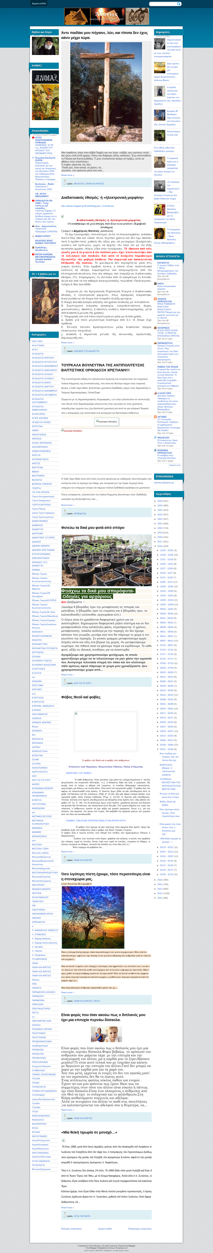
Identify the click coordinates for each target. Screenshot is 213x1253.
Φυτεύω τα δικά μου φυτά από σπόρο (92, 528)
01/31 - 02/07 (166, 856)
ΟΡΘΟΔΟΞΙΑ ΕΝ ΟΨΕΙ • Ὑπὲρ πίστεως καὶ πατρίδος (43, 204)
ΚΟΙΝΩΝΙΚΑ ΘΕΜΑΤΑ (42, 788)
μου (34, 840)
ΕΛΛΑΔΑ (36, 656)
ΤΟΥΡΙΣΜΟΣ (38, 1095)
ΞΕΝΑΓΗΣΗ (38, 901)
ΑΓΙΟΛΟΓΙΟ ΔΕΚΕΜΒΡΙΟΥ (45, 366)
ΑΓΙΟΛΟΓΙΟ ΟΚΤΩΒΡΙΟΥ (44, 395)
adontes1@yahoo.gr (164, 482)
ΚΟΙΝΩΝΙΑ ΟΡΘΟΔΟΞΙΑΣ (164, 451)
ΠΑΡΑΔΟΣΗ (38, 996)
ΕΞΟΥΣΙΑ (36, 673)
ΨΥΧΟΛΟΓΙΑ (38, 1165)
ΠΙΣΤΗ (35, 1012)
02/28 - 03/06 (166, 744)
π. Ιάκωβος (37, 947)
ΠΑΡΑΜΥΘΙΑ (38, 1000)
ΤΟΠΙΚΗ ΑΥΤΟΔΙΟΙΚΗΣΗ (44, 1091)
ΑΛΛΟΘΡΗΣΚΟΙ (40, 447)
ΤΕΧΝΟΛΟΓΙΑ (39, 1087)
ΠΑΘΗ (35, 963)
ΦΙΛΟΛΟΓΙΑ (38, 1120)
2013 (159, 889)
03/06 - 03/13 (166, 740)
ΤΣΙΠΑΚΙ (36, 1107)
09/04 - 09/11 (166, 622)
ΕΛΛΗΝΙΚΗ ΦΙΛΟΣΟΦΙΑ (44, 665)
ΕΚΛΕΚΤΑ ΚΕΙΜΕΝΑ (42, 636)
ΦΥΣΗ (35, 1128)
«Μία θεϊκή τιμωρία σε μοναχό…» (89, 1132)
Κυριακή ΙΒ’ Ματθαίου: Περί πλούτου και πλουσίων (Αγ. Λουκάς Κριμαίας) (167, 118)
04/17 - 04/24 (166, 713)
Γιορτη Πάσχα (38, 508)
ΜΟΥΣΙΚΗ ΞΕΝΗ (40, 848)
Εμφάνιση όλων (175, 465)
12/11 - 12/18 (166, 559)
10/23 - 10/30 (166, 591)
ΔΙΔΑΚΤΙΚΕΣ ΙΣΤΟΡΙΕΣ (43, 537)
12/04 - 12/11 (166, 564)
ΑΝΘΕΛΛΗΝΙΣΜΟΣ (41, 451)
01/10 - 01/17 (166, 870)
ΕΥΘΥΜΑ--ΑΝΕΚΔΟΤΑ (43, 706)
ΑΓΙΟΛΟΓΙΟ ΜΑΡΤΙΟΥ (43, 386)
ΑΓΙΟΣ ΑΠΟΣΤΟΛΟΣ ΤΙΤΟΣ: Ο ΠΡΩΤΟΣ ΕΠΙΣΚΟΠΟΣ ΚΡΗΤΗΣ (168, 333)
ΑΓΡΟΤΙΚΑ (37, 426)
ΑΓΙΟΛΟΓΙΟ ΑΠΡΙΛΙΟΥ (43, 358)
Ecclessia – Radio (44, 184)
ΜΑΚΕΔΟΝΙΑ (38, 808)
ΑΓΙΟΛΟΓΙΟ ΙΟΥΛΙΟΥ (42, 374)
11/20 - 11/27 (166, 573)
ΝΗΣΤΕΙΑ (36, 893)
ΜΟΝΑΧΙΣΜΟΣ (39, 836)
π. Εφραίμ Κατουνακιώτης (44, 942)
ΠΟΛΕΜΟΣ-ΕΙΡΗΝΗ (42, 1029)
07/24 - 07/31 (166, 649)
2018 (159, 537)
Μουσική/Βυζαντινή (41, 857)
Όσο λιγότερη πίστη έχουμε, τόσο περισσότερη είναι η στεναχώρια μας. (105, 876)
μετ (33, 812)
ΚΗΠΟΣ (36, 784)
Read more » (67, 175)
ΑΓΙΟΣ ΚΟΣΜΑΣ (40, 418)
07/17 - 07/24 (166, 654)
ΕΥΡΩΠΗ (36, 710)
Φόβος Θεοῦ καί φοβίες (81, 697)
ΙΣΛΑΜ (35, 759)
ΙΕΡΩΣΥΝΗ (37, 755)
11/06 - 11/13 (166, 582)
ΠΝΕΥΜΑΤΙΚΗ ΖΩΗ (41, 1021)
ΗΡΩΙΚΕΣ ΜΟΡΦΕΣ (41, 722)
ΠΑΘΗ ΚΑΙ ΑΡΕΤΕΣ (41, 967)
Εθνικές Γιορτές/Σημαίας (44, 620)
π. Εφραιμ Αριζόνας (41, 938)
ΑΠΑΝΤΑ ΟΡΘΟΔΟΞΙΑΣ (164, 300)
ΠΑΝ (34, 984)
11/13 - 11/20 (166, 577)
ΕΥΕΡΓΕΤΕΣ (38, 702)
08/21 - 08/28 (166, 631)
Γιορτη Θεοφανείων (41, 500)
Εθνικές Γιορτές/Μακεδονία (45, 616)
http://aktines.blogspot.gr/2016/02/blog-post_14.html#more (87, 205)
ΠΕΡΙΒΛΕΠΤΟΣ (165, 343)
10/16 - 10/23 (166, 595)
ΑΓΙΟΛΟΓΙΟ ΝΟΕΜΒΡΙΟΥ (44, 391)
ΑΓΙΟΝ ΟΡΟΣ (38, 414)
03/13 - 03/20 (166, 735)
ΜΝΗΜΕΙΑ (37, 828)
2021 (159, 523)
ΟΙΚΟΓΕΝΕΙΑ (38, 909)
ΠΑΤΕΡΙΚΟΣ (163, 328)
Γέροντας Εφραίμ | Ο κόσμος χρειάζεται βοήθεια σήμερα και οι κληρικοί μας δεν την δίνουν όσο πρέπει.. (46, 216)
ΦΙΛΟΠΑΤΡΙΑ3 (39, 1124)
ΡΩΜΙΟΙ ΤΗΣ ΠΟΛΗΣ (167, 367)
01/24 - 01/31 (166, 861)
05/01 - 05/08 (166, 704)
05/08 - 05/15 (166, 699)
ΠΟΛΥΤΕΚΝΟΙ (39, 1037)
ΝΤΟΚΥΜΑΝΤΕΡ (40, 897)
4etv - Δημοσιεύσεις (45, 226)
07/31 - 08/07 (166, 645)
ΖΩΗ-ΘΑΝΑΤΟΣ (40, 714)
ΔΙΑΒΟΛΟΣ (37, 525)
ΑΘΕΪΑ (35, 430)
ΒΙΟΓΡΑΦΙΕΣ (38, 475)
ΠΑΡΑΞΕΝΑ (37, 1004)
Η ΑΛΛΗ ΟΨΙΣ (164, 393)
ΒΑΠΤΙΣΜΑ (37, 467)
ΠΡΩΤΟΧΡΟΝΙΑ (40, 1062)
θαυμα (35, 726)
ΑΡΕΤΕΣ (36, 463)
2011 (159, 898)
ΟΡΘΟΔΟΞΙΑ (38, 922)
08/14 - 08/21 (166, 636)
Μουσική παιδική (40, 853)
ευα (33, 693)
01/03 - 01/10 (166, 874)
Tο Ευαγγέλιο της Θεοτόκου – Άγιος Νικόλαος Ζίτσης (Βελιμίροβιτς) (167, 236)
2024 (159, 510)
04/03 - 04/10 (166, 722)
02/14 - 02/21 (166, 847)
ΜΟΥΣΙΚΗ (37, 844)
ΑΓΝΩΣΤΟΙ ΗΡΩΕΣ (41, 422)
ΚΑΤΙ (34, 776)
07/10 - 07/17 (166, 658)
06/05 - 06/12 (166, 681)
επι (33, 677)
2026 (159, 501)
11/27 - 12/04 (166, 568)
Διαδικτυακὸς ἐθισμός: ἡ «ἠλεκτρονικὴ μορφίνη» (102, 197)
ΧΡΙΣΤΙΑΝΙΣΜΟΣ (40, 1153)
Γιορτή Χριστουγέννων (43, 517)
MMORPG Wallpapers (103, 1250)
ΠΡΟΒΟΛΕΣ (38, 1049)
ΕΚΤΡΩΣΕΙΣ (38, 652)
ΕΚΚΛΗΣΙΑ (37, 632)
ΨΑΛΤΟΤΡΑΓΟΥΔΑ (41, 1157)
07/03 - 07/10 (166, 663)
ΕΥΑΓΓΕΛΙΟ (38, 697)
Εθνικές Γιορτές (39, 574)
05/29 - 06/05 (166, 686)
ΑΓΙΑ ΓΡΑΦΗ (38, 345)
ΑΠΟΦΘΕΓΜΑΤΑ (40, 459)
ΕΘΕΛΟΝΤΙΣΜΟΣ (41, 558)
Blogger (132, 1246)
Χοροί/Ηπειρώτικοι (41, 1140)
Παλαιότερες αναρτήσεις (140, 1228)
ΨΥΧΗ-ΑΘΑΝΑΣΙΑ (41, 1161)
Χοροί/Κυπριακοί (40, 1144)
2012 (159, 893)
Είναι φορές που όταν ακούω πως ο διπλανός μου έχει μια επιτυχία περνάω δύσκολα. (103, 1017)
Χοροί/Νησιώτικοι (40, 1148)
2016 (159, 546)
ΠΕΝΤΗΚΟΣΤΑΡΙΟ (41, 1008)
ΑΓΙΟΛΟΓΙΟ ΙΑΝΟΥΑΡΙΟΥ (44, 370)
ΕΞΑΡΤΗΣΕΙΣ (38, 669)
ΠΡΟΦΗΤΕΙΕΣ (39, 1058)
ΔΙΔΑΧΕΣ (36, 542)
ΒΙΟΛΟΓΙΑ (37, 480)
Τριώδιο (36, 1103)
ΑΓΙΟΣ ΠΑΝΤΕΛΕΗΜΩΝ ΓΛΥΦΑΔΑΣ (43, 140)
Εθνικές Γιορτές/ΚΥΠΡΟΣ (44, 600)
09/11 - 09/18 (166, 618)
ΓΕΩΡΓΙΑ (36, 488)
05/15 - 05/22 (166, 695)
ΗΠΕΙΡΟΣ (37, 718)
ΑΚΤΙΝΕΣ (162, 417)
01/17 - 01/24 (166, 865)
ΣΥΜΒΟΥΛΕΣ (38, 1070)
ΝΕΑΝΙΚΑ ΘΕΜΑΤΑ (41, 889)
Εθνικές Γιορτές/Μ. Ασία (43, 612)
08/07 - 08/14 (166, 640)
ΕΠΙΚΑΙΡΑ (37, 681)
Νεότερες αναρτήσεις (71, 1228)
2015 (159, 880)
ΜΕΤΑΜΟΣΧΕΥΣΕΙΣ (42, 816)
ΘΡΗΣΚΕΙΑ (37, 743)
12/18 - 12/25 (166, 555)
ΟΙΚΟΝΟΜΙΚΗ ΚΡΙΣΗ (42, 913)
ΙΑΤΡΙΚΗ (36, 747)
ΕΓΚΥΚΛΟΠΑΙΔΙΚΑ (41, 554)
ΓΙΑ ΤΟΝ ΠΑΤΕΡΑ (40, 492)
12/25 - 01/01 (166, 550)
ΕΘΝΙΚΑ (36, 570)
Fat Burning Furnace (121, 1250)
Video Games (89, 1250)
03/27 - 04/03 (166, 726)
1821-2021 (37, 341)
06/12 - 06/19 (166, 677)
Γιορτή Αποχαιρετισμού (43, 496)
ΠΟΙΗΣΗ (36, 1025)
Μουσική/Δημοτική (41, 868)
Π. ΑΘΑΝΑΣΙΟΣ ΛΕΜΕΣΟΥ (45, 930)
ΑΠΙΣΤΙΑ (36, 455)
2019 (159, 532)
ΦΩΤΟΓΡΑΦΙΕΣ (39, 1136)
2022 (159, 519)
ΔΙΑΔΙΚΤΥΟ (37, 529)
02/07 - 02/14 (166, 851)
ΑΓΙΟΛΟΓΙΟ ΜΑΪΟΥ (41, 382)
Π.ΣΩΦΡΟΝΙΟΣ (39, 959)
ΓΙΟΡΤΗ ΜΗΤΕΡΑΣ (41, 504)
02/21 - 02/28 (166, 749)
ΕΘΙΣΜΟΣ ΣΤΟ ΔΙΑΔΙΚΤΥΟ (86, 351)
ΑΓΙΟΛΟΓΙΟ (38, 354)
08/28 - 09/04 (166, 627)
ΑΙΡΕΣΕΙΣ (37, 438)
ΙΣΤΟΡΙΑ (36, 763)
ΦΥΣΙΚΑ (36, 1132)
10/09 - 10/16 (166, 600)
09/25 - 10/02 (166, 609)
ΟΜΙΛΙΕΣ (36, 918)
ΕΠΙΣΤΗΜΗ (37, 685)
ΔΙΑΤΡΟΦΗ (37, 533)
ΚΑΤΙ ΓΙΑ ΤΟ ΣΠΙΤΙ (41, 780)
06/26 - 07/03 (166, 668)
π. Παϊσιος (37, 951)
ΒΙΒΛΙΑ (35, 471)
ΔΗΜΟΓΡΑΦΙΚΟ (40, 521)
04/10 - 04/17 (166, 717)
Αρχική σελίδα (39, 3)
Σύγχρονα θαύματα (41, 1066)
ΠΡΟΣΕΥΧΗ (38, 1054)
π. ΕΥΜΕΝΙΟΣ (39, 934)
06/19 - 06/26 (166, 672)
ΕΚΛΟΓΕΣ (37, 640)
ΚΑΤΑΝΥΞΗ (163, 263)
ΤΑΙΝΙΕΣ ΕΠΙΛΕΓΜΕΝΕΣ (44, 1074)
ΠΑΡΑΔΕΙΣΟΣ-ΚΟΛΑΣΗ (43, 992)
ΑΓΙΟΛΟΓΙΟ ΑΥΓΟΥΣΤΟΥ (44, 362)
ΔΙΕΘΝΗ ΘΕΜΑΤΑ (41, 546)
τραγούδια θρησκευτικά (43, 1099)
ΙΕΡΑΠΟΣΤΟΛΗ (39, 751)
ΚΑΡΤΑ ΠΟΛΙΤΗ (40, 772)
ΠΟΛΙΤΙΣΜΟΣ (39, 1033)
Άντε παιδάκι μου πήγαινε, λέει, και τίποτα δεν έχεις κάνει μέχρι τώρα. (104, 35)
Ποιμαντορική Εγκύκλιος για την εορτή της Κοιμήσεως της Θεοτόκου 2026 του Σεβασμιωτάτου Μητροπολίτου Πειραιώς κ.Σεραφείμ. (45, 171)
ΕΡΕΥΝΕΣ (37, 689)
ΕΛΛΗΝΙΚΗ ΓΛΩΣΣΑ (42, 660)
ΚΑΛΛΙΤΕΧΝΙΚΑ (39, 768)
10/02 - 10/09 (166, 604)
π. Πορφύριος (39, 955)
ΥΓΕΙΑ (35, 1111)
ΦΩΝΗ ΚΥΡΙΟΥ (43, 236)
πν (33, 1017)
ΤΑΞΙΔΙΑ (36, 1078)
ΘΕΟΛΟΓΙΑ (37, 739)
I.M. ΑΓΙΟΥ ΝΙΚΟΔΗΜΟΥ (42, 195)
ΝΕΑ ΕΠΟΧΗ (38, 885)
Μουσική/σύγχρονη (41, 881)
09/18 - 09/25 (166, 613)
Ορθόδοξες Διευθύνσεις (41, 248)
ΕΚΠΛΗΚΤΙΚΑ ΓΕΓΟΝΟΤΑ (45, 648)
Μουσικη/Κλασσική (41, 876)
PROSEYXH (163, 437)
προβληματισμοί (40, 1045)
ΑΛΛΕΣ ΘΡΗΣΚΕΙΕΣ (42, 443)
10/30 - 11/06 (166, 586)
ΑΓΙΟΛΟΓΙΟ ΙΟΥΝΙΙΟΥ (43, 378)
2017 (159, 541)
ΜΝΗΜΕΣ (37, 832)
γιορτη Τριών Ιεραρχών (43, 513)
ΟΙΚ (34, 905)
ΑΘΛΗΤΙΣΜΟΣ (39, 434)
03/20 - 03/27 (166, 731)
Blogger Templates (98, 1248)
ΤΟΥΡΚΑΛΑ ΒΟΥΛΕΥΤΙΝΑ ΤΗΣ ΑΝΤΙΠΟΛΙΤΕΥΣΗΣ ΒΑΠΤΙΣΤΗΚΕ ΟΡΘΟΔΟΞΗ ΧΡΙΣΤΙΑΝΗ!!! (102, 367)
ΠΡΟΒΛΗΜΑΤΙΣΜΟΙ (42, 1041)
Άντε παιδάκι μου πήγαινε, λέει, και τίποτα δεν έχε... (169, 756)
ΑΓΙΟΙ (35, 349)
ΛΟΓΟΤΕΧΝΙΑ (39, 804)
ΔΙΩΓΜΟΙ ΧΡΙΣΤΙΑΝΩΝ (43, 550)
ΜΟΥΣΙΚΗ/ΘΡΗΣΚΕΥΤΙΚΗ (45, 872)
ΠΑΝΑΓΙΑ (36, 988)
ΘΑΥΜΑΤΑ (37, 730)
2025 (159, 505)
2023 (159, 514)
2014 (159, 884)
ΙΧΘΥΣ (160, 283)
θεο (33, 735)
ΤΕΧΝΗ (35, 1082)
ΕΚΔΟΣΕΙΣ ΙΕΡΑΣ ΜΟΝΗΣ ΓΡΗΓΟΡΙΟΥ (45, 241)
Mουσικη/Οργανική (41, 1169)
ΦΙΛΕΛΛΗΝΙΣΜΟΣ (41, 1116)
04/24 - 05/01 (166, 708)
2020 (159, 528)
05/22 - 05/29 (166, 690)
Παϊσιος (35, 980)
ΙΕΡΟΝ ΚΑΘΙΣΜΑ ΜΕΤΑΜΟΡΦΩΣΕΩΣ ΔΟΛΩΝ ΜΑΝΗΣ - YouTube (45, 258)
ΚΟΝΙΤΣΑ (36, 800)
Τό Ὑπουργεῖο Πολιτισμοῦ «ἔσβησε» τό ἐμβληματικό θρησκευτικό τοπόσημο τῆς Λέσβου (168, 425)
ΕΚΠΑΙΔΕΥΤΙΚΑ (39, 644)
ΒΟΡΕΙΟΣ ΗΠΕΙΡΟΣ (42, 484)
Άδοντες (106, 13)
